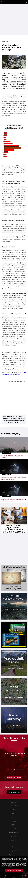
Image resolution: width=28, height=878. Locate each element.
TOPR (5, 422)
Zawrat (16, 422)
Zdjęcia (13, 825)
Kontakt (13, 840)
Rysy (20, 416)
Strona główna (14, 802)
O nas (14, 847)
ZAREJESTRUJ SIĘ (14, 792)
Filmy (14, 828)
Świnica (5, 418)
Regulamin (14, 851)
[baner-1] (14, 533)
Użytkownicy (14, 821)
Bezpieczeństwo (14, 832)
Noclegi (13, 836)
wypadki (10, 422)
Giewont (9, 416)
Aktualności (14, 806)
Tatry (14, 418)
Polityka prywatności (14, 855)
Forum (14, 813)
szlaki (10, 418)
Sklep (14, 817)
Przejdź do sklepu (14, 777)
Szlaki (14, 809)
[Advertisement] (14, 20)
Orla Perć (15, 416)
